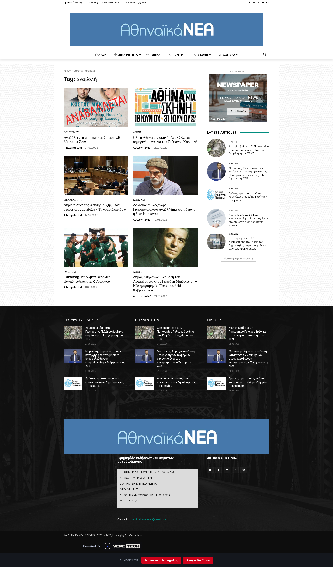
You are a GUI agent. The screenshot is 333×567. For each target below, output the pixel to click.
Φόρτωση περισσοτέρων (237, 258)
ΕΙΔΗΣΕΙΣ (233, 142)
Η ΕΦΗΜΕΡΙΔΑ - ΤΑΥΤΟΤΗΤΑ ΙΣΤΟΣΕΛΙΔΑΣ (147, 472)
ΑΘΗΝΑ (137, 132)
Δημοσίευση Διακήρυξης (161, 560)
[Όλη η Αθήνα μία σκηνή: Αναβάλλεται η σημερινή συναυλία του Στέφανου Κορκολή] (165, 107)
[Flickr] (227, 470)
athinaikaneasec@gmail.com (150, 519)
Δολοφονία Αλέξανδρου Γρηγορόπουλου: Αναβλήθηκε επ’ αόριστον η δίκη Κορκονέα (165, 209)
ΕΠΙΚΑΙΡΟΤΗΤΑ (72, 200)
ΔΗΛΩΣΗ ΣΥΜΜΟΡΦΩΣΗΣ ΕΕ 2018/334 (145, 495)
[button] (264, 54)
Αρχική (67, 70)
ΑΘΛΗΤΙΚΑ (70, 271)
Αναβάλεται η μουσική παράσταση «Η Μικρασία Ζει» (92, 139)
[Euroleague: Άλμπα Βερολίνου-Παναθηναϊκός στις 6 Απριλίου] (96, 247)
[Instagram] (254, 3)
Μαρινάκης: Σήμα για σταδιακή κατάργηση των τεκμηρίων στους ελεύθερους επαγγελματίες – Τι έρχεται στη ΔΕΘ (248, 173)
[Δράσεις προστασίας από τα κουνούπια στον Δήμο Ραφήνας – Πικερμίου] (216, 194)
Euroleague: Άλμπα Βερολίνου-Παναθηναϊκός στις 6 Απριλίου (89, 279)
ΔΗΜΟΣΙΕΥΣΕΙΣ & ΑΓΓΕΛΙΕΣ (137, 478)
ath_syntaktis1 (73, 147)
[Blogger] (210, 470)
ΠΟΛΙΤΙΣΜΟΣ (71, 132)
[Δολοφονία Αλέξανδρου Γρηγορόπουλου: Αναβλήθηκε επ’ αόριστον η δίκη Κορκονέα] (165, 175)
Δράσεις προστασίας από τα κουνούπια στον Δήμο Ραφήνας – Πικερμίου (248, 196)
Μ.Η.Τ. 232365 (129, 501)
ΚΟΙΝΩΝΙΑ (139, 200)
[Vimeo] (263, 3)
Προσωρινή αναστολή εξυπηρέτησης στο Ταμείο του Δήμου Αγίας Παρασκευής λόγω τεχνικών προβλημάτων (247, 243)
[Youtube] (267, 3)
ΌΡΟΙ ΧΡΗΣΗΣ (129, 489)
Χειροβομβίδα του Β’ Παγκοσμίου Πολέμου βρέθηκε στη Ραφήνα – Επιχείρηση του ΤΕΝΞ (249, 150)
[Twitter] (258, 3)
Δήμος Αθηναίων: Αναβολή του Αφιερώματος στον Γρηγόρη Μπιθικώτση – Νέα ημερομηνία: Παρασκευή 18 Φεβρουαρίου (165, 283)
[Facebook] (249, 3)
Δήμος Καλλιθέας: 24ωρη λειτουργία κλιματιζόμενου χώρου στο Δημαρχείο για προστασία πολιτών (248, 220)
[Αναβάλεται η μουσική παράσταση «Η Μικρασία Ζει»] (96, 107)
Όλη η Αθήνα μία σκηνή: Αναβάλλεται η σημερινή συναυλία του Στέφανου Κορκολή (165, 139)
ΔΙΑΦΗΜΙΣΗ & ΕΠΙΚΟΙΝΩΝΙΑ (138, 483)
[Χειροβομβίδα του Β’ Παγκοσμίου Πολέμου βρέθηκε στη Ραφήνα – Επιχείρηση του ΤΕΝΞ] (216, 148)
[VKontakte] (243, 470)
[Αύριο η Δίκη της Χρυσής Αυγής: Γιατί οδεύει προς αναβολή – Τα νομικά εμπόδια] (96, 175)
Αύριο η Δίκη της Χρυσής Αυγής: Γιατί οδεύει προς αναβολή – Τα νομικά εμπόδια (95, 207)
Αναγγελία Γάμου (198, 560)
